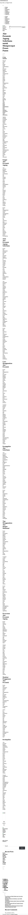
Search (6, 846)
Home (6, 7)
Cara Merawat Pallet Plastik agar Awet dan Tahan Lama (5, 858)
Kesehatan (7, 9)
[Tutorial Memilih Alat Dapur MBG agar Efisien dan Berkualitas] (4, 836)
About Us (7, 14)
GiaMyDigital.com (4, 0)
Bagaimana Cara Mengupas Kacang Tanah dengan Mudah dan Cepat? (14, 906)
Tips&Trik (7, 11)
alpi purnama (5, 58)
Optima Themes (14, 914)
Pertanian (7, 13)
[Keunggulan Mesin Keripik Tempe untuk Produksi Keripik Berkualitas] (5, 832)
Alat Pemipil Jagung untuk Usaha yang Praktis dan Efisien (6, 885)
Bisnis (6, 10)
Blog (6, 8)
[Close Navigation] (9, 28)
